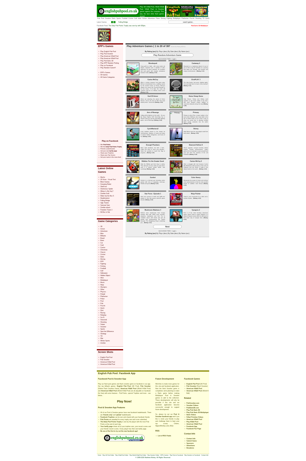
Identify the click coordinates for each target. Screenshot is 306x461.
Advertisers (190, 445)
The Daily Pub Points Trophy (111, 422)
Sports (118, 18)
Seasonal (103, 320)
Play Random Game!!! (108, 68)
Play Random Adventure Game (167, 55)
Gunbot (153, 177)
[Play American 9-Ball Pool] (201, 16)
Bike (102, 233)
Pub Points (104, 419)
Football (124, 18)
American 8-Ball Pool (107, 364)
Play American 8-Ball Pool (109, 58)
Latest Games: (102, 22)
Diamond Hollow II (196, 145)
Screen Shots (105, 352)
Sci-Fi (102, 317)
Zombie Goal (104, 193)
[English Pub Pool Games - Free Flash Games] (124, 441)
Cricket (130, 18)
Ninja (102, 285)
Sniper (102, 324)
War (101, 338)
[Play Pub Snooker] (187, 16)
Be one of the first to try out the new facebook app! (119, 431)
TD (203, 18)
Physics (103, 292)
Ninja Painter (196, 194)
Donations (190, 448)
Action (144, 18)
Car (101, 243)
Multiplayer (176, 18)
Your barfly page (106, 426)
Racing (102, 313)
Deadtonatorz (105, 198)
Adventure (151, 18)
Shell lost (103, 186)
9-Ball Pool (149, 9)
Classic (103, 252)
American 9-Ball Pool (107, 362)
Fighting (169, 18)
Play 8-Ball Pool (192, 422)
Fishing (102, 266)
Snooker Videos (192, 405)
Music (102, 282)
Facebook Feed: (102, 26)
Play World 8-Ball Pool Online (137, 455)
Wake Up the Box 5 (107, 196)
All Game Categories (107, 77)
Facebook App (191, 426)
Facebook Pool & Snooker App (112, 379)
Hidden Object (105, 275)
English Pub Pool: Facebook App (116, 373)
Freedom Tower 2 (106, 210)
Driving (163, 18)
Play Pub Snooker (106, 54)
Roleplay (103, 315)
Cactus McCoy (153, 79)
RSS (157, 431)
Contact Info (189, 434)
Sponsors (190, 443)
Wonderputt (152, 63)
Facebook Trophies (107, 417)
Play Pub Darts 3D (106, 61)
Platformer (185, 18)
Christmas (103, 250)
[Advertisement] (165, 34)
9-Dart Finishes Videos (194, 417)
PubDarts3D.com (192, 408)
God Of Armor (153, 96)
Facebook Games (192, 379)
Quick (207, 18)
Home (99, 455)
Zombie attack (105, 207)
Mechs (102, 177)
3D (101, 226)
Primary (196, 112)
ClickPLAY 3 (195, 79)
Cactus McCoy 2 (196, 161)
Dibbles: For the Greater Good (153, 161)
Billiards (103, 236)
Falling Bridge (123, 22)
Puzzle (192, 18)
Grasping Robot (105, 184)
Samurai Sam (105, 205)
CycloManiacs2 (152, 129)
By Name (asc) (184, 51)
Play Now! (124, 401)
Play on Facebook (106, 65)
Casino (102, 247)
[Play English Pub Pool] (173, 16)
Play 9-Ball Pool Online (121, 455)
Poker (158, 18)
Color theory (195, 177)
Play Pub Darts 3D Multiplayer (197, 412)
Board (102, 238)
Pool (102, 18)
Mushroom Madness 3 (153, 210)
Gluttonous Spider (106, 189)
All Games (104, 75)
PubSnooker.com (192, 403)
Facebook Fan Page (193, 429)
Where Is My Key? (106, 191)
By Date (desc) (173, 51)
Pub (98, 18)
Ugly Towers (104, 203)
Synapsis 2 (196, 210)
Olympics (103, 287)
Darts (113, 18)
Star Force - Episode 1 (153, 194)
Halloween (103, 273)
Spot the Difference (107, 331)
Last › (174, 59)
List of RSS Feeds (164, 436)
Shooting (198, 18)
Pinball (102, 294)
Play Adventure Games (140, 46)
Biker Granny (104, 182)
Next (167, 227)
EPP (102, 261)
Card (102, 245)
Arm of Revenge (153, 112)
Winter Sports (105, 341)
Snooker (161, 9)
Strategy (103, 334)
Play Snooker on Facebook (192, 455)
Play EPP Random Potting (109, 63)
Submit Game (191, 441)
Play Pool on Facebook (176, 455)
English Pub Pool (106, 357)
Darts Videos (191, 415)
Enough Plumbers (153, 145)
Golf (135, 18)
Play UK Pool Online (108, 455)
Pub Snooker (104, 359)
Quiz (102, 310)
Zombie (103, 343)
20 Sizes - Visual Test (108, 179)
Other (102, 289)
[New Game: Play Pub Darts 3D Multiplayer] (104, 41)
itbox (139, 18)
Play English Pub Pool (108, 51)
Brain (102, 240)
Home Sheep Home (196, 96)
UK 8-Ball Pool (149, 7)
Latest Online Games (105, 170)
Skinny (195, 129)
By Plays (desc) (162, 51)
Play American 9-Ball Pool (109, 56)
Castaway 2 (196, 63)
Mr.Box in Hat (105, 212)
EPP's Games (105, 46)
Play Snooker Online (153, 455)
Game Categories (108, 221)
